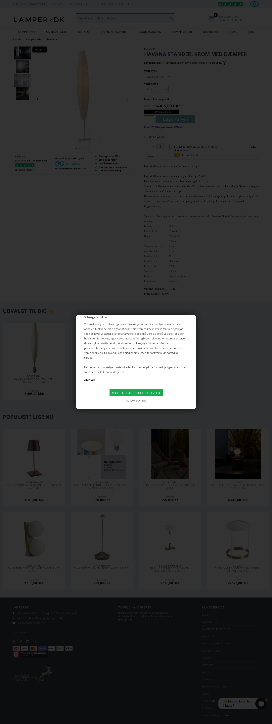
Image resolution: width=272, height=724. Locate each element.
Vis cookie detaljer (136, 400)
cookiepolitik (99, 353)
